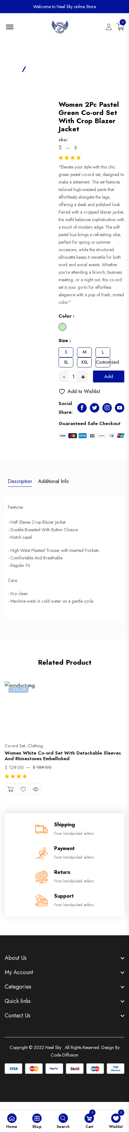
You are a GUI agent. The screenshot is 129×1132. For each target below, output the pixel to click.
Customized (103, 362)
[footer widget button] (64, 958)
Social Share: (66, 408)
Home (11, 68)
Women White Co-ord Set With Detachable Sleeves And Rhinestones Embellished (63, 755)
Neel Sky (53, 1047)
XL (66, 362)
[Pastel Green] (62, 327)
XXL (84, 362)
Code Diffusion (64, 1055)
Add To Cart (108, 377)
